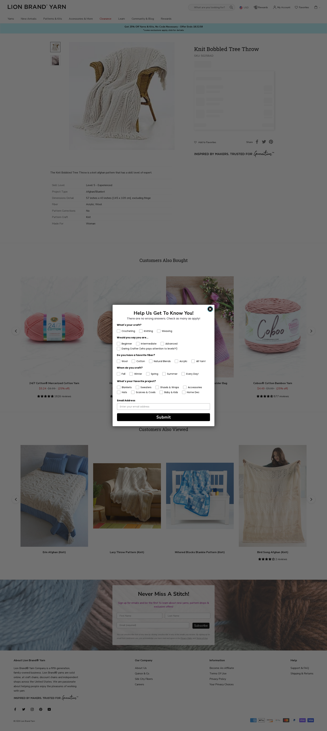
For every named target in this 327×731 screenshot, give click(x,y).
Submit (163, 417)
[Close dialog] (210, 309)
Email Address (126, 400)
